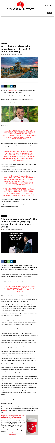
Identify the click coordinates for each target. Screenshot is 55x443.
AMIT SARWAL (7, 54)
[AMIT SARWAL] (2, 54)
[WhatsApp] (8, 86)
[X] (49, 5)
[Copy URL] (14, 86)
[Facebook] (44, 5)
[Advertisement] (27, 32)
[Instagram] (45, 5)
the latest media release (12, 90)
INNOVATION (3, 43)
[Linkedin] (47, 5)
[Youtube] (50, 5)
